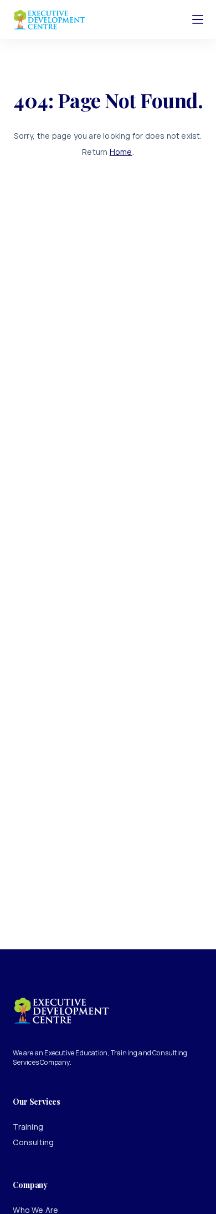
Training (28, 1126)
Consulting (33, 1142)
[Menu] (197, 19)
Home (121, 151)
